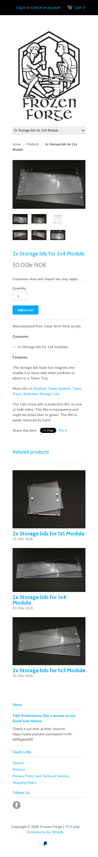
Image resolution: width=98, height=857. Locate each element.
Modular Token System (52, 388)
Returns (19, 769)
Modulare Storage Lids (41, 394)
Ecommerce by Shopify (45, 832)
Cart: (80, 7)
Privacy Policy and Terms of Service (41, 776)
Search (18, 763)
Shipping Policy (25, 783)
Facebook (17, 805)
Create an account (46, 7)
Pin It (63, 430)
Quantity (19, 288)
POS (68, 827)
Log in (21, 7)
